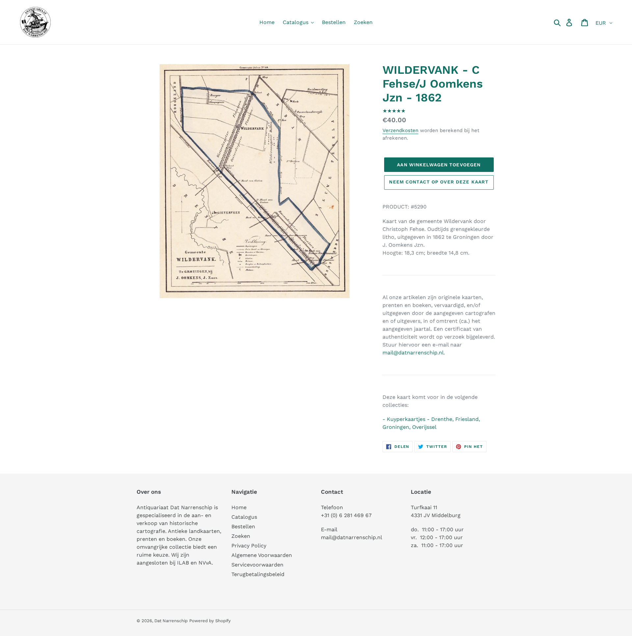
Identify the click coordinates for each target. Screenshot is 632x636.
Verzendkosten (400, 130)
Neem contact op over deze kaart (438, 181)
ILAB (183, 563)
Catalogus (244, 517)
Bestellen (243, 526)
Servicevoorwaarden (257, 565)
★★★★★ (394, 111)
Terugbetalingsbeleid (257, 574)
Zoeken (240, 536)
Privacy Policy (248, 545)
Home (239, 507)
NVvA (205, 563)
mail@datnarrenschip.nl (413, 352)
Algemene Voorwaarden (261, 555)
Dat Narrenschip (171, 620)
